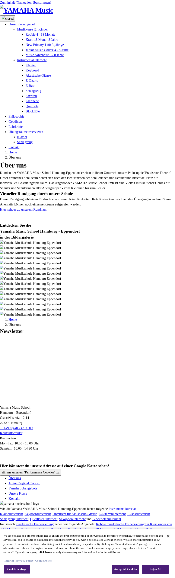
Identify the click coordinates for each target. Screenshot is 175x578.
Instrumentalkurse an (123, 509)
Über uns (15, 478)
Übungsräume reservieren (26, 132)
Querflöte (32, 106)
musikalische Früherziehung (35, 524)
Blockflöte (33, 111)
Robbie (40, 34)
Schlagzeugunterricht (14, 519)
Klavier (31, 65)
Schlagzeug (33, 91)
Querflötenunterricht (43, 519)
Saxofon (31, 96)
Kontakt (14, 147)
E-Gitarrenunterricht (112, 514)
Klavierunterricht (11, 514)
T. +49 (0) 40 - (16, 428)
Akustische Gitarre (38, 75)
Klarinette (32, 101)
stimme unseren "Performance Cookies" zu (31, 472)
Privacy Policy (25, 560)
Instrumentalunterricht (32, 60)
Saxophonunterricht (72, 519)
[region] (87, 553)
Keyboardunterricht (38, 514)
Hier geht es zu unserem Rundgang (23, 209)
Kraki (42, 39)
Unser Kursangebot (22, 24)
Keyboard (32, 70)
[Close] (168, 536)
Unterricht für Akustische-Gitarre (74, 514)
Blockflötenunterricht (106, 519)
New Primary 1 (45, 45)
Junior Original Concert (24, 483)
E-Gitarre (32, 80)
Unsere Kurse (18, 493)
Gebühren (15, 121)
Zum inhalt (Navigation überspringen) (25, 2)
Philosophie (16, 116)
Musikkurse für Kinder (32, 29)
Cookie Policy (43, 560)
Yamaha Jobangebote (23, 488)
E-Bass (30, 85)
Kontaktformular (11, 433)
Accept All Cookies (125, 569)
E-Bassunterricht (138, 514)
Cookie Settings (16, 569)
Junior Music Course (47, 50)
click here (45, 552)
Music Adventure (45, 55)
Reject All (155, 569)
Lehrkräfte (16, 126)
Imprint (9, 560)
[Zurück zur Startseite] (87, 10)
